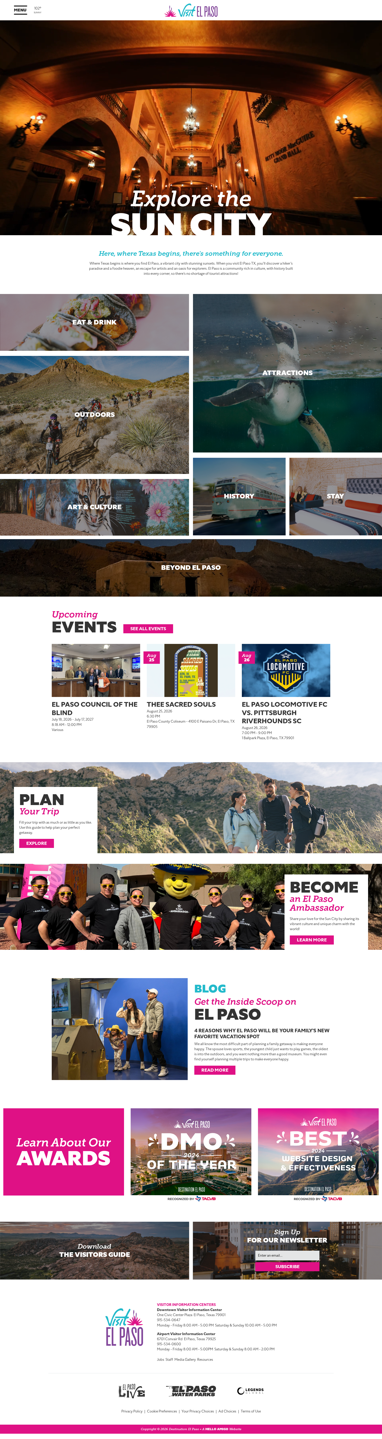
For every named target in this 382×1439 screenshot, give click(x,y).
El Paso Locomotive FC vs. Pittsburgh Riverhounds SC (284, 713)
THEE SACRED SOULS (181, 704)
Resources (205, 1359)
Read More (214, 1070)
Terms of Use (251, 1411)
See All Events (148, 629)
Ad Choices (227, 1411)
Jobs (160, 1359)
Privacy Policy (132, 1411)
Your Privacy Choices (197, 1411)
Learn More (312, 940)
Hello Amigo (216, 1429)
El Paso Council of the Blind (95, 709)
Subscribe (287, 1266)
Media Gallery (185, 1359)
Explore (36, 843)
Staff (169, 1359)
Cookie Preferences (162, 1411)
